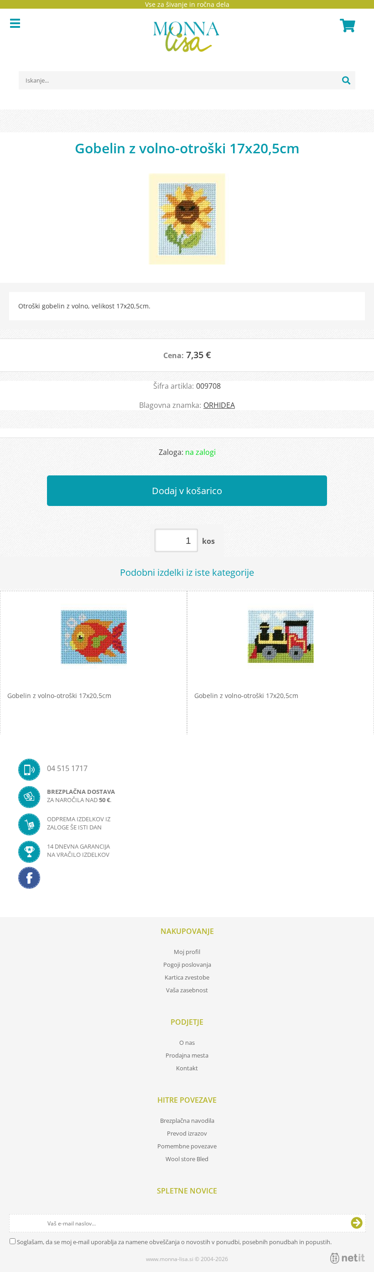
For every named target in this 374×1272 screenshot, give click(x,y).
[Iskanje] (346, 80)
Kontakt (187, 1068)
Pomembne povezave (187, 1146)
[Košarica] (346, 26)
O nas (187, 1042)
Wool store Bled (187, 1159)
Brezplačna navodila (187, 1120)
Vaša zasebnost (187, 990)
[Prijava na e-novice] (356, 1223)
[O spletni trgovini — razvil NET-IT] (347, 1258)
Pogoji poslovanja (187, 964)
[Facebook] (187, 880)
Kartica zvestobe (187, 977)
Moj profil (187, 952)
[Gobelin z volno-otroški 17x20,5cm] (187, 223)
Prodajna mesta (187, 1055)
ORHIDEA (219, 405)
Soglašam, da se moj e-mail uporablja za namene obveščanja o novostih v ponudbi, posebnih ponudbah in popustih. (174, 1242)
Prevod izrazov (187, 1133)
